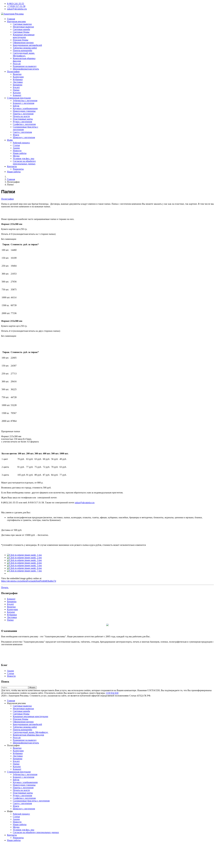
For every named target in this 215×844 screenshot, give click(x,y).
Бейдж (16, 106)
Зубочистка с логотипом (25, 100)
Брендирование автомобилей (27, 45)
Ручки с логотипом (22, 121)
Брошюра (17, 84)
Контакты (12, 166)
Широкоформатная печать (26, 69)
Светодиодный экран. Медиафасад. (24, 54)
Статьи (16, 145)
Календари (18, 77)
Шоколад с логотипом (24, 137)
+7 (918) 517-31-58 (16, 6)
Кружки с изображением (25, 108)
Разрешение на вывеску (25, 66)
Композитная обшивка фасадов (28, 735)
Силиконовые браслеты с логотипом (31, 800)
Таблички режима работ (25, 48)
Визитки (17, 74)
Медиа (16, 156)
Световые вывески (22, 24)
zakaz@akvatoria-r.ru (17, 9)
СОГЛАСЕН (112, 693)
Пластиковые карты (23, 119)
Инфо (10, 140)
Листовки (18, 82)
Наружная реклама (16, 21)
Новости (17, 150)
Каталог (17, 92)
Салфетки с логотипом (24, 124)
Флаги (16, 135)
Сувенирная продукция (19, 98)
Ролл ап (17, 63)
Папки (16, 90)
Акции (16, 148)
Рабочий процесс (21, 142)
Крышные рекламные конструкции (24, 36)
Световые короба (21, 29)
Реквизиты (18, 169)
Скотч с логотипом (22, 132)
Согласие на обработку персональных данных (24, 162)
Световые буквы (21, 32)
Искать (32, 687)
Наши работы (19, 153)
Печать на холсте (21, 116)
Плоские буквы (20, 40)
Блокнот (17, 95)
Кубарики (18, 79)
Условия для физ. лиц (23, 158)
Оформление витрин (23, 42)
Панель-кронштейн (22, 50)
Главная (11, 19)
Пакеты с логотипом (23, 113)
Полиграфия (13, 71)
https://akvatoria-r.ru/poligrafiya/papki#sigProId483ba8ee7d (28, 581)
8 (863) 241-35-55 (15, 3)
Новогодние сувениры (24, 111)
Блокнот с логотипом (23, 103)
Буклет (16, 87)
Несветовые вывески (23, 26)
